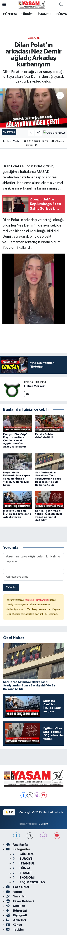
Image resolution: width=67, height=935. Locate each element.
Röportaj (20, 910)
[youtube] (57, 835)
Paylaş (11, 131)
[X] (30, 795)
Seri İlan (19, 905)
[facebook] (16, 835)
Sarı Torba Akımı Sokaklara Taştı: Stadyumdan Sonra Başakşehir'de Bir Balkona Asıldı (48, 478)
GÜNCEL (33, 37)
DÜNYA (61, 14)
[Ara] (61, 4)
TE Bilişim (42, 823)
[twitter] (30, 835)
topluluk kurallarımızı (37, 600)
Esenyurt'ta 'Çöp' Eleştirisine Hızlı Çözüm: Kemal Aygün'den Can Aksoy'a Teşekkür (15, 440)
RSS (10, 812)
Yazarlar (19, 896)
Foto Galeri (21, 887)
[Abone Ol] (54, 132)
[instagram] (43, 835)
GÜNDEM (10, 14)
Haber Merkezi (13, 141)
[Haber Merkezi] (12, 388)
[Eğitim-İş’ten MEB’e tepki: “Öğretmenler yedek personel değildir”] (49, 499)
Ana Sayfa (20, 844)
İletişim (18, 929)
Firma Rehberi (23, 901)
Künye (17, 924)
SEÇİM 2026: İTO (32, 882)
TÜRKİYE (27, 14)
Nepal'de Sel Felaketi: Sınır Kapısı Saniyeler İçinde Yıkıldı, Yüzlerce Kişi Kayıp (16, 478)
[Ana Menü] (4, 4)
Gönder (11, 587)
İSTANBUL (45, 14)
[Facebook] (23, 795)
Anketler (19, 920)
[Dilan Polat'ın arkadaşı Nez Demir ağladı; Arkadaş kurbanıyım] (33, 108)
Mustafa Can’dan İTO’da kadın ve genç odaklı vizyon (17, 514)
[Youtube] (44, 795)
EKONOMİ (27, 877)
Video (17, 891)
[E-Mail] (27, 394)
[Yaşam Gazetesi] (32, 5)
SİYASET (25, 872)
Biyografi (20, 915)
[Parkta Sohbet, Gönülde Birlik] (49, 423)
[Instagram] (37, 795)
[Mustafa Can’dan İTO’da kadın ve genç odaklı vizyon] (17, 499)
